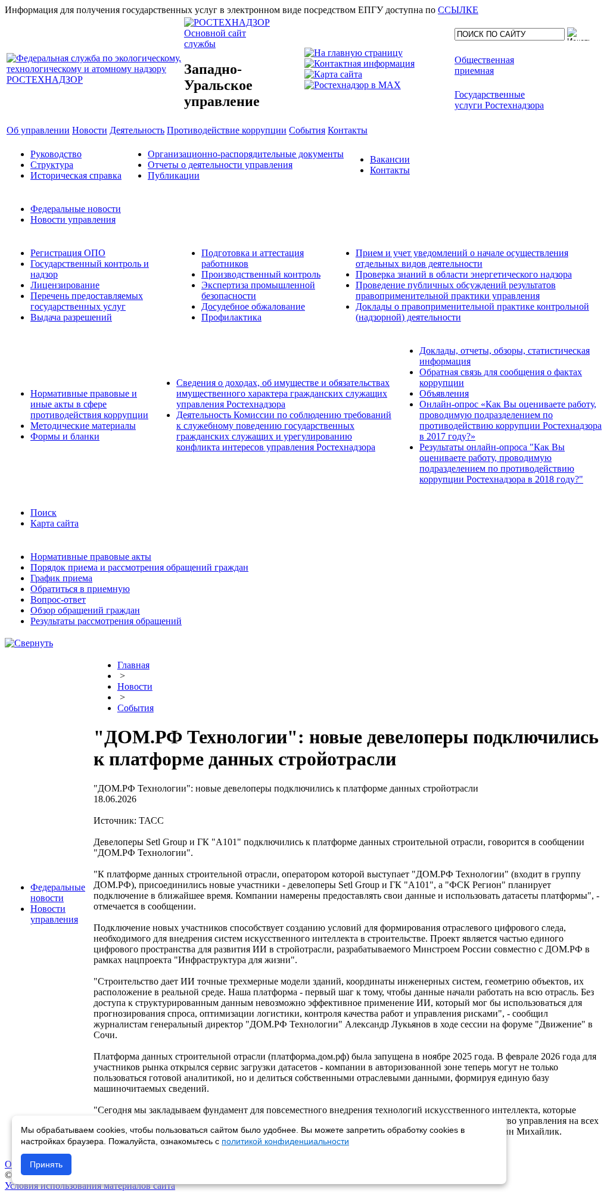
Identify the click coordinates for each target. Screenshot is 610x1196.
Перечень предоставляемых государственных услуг (86, 301)
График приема (61, 578)
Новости (134, 686)
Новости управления (73, 219)
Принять (46, 1164)
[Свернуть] (29, 643)
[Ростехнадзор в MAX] (352, 85)
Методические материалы (83, 426)
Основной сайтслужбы (215, 38)
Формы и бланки (64, 436)
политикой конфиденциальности (285, 1141)
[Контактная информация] (359, 63)
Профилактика (231, 317)
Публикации (174, 175)
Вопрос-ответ (58, 599)
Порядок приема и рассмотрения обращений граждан (139, 567)
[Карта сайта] (333, 74)
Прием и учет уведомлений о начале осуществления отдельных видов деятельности (462, 258)
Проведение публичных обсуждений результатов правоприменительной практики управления (456, 290)
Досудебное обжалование (253, 306)
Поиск (43, 512)
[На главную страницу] (353, 53)
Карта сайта (54, 523)
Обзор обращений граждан (85, 610)
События (135, 708)
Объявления (444, 393)
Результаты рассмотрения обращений (106, 621)
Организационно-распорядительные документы (246, 154)
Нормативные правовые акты (90, 557)
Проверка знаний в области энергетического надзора (464, 274)
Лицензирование (64, 285)
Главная (133, 665)
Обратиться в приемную (80, 589)
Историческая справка (76, 175)
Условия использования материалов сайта (90, 1186)
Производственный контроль (260, 274)
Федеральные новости (75, 209)
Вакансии (390, 159)
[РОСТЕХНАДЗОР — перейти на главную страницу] (94, 79)
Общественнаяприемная (484, 65)
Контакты (390, 170)
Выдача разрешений (71, 317)
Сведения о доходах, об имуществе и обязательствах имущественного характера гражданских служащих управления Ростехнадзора (283, 393)
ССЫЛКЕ (458, 10)
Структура (51, 165)
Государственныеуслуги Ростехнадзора (499, 99)
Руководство (56, 154)
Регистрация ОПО (67, 253)
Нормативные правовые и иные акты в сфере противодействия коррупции (89, 404)
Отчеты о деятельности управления (220, 165)
